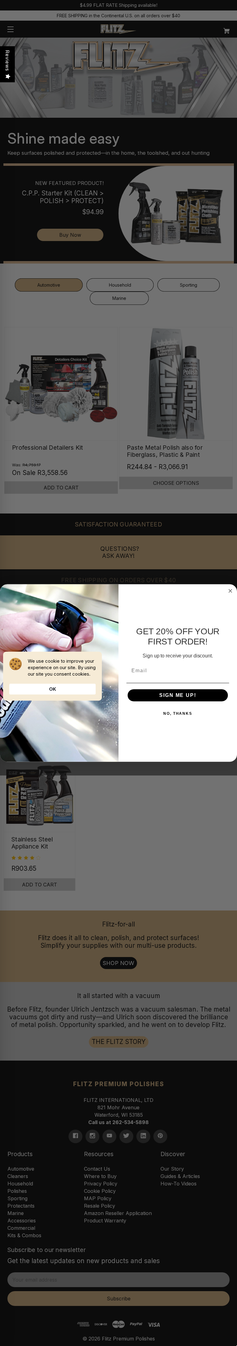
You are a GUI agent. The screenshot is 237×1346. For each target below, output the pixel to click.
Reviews (7, 60)
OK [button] (52, 689)
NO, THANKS (177, 713)
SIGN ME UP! (177, 695)
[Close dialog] (230, 591)
